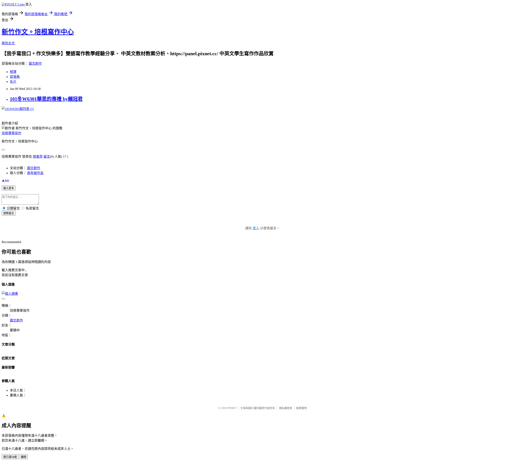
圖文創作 (35, 63)
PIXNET (231, 408)
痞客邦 (38, 156)
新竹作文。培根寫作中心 (38, 32)
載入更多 (8, 188)
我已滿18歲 (10, 456)
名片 (13, 81)
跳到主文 (8, 43)
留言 (46, 156)
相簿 (13, 71)
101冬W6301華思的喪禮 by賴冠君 (46, 99)
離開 (23, 456)
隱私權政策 (285, 408)
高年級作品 (35, 173)
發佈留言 (8, 213)
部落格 (15, 76)
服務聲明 (301, 408)
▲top (5, 180)
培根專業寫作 (11, 133)
